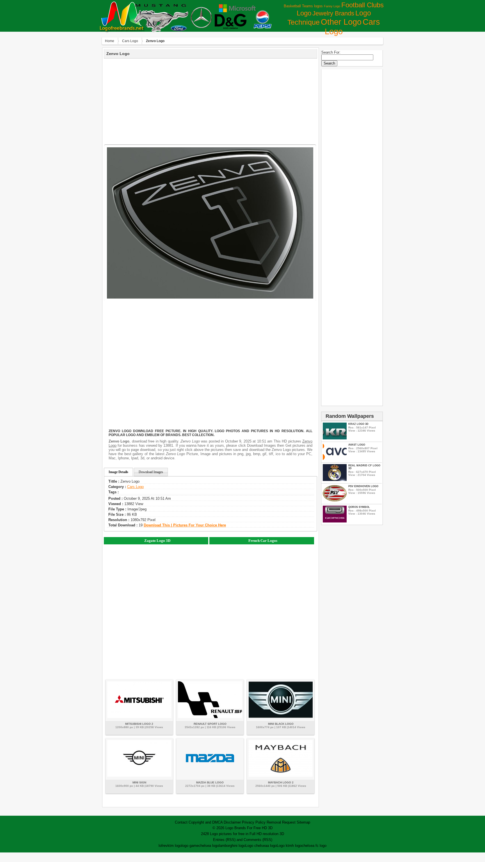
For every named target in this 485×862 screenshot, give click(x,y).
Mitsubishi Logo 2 (139, 723)
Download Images (151, 472)
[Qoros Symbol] (335, 521)
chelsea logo (208, 845)
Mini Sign (139, 782)
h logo (297, 845)
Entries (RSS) (224, 840)
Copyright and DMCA (206, 822)
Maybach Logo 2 (281, 782)
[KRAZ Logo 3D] (335, 438)
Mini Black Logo (281, 723)
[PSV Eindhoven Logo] (335, 500)
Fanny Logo (332, 6)
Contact (181, 822)
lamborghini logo (232, 845)
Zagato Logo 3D (157, 540)
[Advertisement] (210, 100)
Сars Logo (130, 41)
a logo (272, 845)
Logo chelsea (256, 845)
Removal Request (281, 822)
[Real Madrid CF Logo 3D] (335, 480)
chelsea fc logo (314, 845)
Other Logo (341, 21)
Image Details (118, 472)
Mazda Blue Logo (210, 782)
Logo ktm (284, 845)
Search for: (330, 52)
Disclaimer (232, 822)
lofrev (163, 845)
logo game (190, 845)
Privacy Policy (254, 822)
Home (109, 41)
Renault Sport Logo (210, 723)
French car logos (262, 540)
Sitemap (303, 822)
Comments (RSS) (258, 840)
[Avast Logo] (335, 459)
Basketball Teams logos (303, 6)
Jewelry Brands (333, 13)
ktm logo (175, 845)
